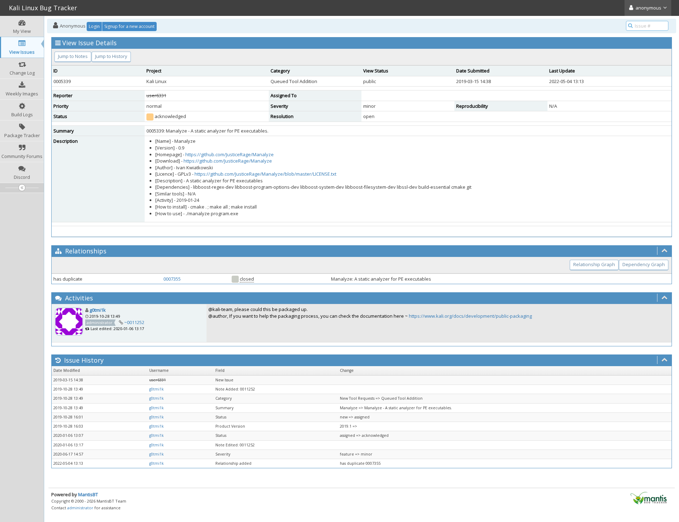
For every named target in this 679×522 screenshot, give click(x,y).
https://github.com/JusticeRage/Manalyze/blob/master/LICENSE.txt (265, 174)
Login (94, 26)
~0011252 (134, 322)
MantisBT (88, 494)
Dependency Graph (643, 264)
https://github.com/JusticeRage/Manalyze (229, 154)
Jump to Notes (73, 56)
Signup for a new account (129, 26)
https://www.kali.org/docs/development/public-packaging (470, 316)
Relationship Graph (594, 264)
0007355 (172, 279)
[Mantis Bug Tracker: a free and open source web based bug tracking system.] (649, 497)
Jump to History (111, 56)
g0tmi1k (97, 310)
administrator (80, 507)
